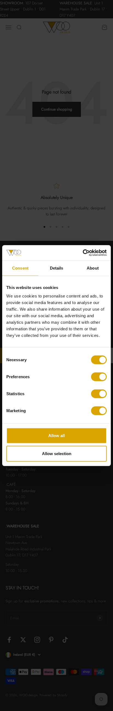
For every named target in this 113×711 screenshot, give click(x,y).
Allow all (56, 435)
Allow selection (56, 453)
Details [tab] (56, 267)
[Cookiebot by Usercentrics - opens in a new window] (83, 252)
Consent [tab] (20, 267)
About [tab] (93, 267)
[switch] (99, 376)
